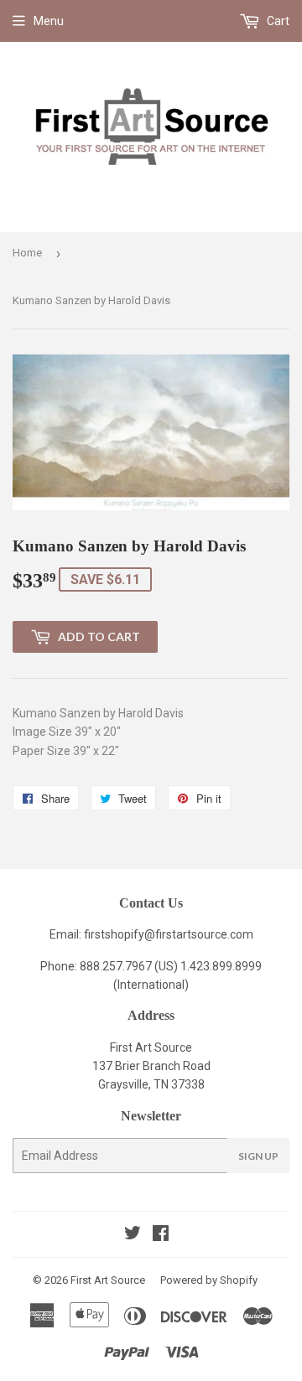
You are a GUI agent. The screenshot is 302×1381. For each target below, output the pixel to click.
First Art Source (107, 1280)
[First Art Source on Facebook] (160, 1235)
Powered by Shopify (209, 1280)
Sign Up (258, 1156)
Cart (276, 21)
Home (27, 252)
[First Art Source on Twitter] (132, 1235)
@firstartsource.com (198, 934)
